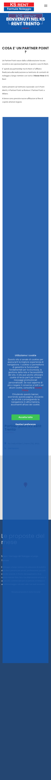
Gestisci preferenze (25, 424)
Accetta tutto (26, 417)
